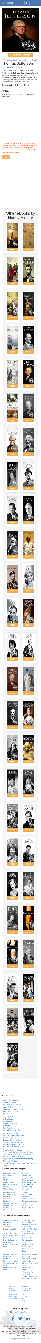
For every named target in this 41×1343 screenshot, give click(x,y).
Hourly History (13, 67)
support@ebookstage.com (22, 1312)
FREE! (5, 90)
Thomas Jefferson (17, 63)
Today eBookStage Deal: (16, 85)
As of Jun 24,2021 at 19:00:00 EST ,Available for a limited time (19, 95)
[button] (6, 157)
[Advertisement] (20, 119)
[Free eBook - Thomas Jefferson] (20, 30)
